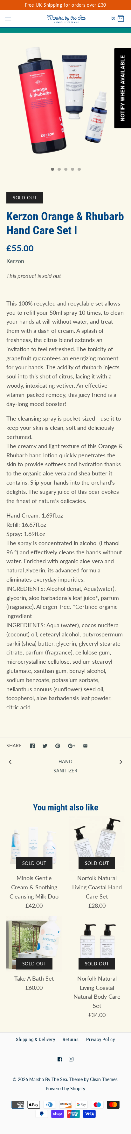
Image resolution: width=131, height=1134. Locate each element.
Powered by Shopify (65, 1088)
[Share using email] (85, 746)
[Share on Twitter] (45, 746)
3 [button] (65, 170)
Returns (71, 1039)
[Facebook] (60, 1059)
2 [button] (59, 170)
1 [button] (52, 170)
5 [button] (79, 170)
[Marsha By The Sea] (65, 18)
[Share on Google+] (71, 746)
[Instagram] (71, 1059)
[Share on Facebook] (32, 746)
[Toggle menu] (8, 18)
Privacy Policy (100, 1039)
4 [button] (72, 170)
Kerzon (15, 260)
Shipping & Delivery (35, 1039)
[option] (65, 98)
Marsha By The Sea (48, 1079)
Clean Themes (103, 1079)
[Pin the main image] (57, 746)
